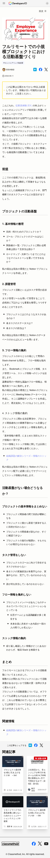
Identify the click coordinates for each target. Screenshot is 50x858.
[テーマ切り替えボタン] (47, 3)
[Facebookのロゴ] (34, 844)
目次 (41, 11)
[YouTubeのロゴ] (46, 844)
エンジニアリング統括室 (14, 63)
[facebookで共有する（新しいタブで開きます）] (40, 69)
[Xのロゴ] (40, 844)
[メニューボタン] (4, 3)
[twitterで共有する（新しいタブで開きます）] (46, 69)
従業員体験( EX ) (24, 105)
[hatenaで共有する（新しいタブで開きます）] (35, 69)
